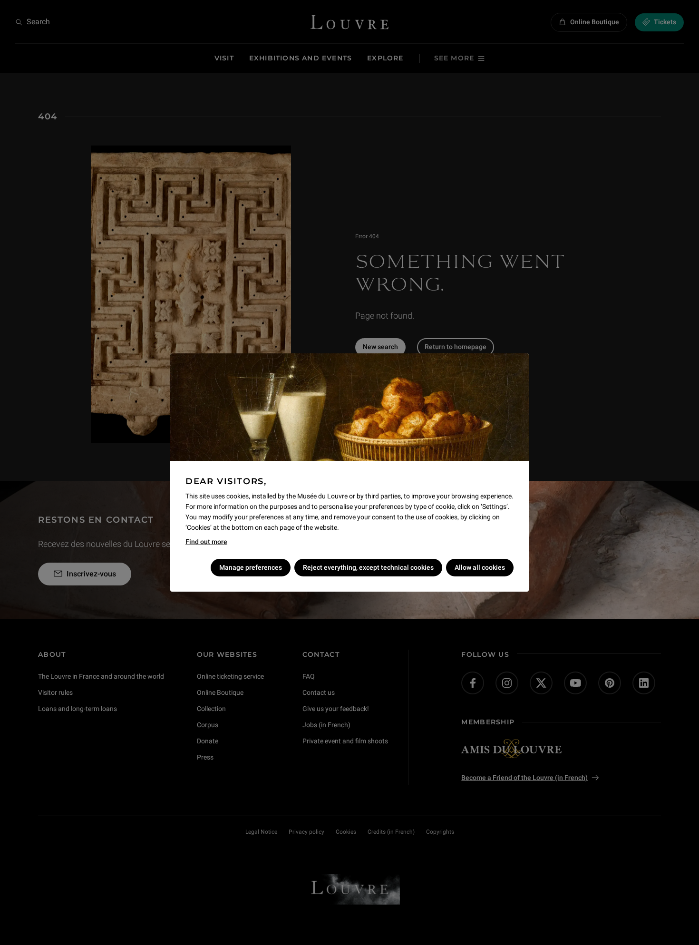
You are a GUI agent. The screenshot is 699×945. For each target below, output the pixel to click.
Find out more (206, 542)
